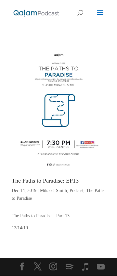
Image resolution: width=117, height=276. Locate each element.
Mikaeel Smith (53, 190)
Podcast (77, 190)
